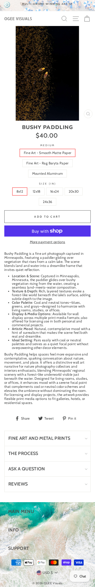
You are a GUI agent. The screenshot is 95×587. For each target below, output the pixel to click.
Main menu (21, 511)
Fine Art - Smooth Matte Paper (47, 153)
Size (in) (47, 183)
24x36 (47, 202)
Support (18, 548)
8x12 (19, 191)
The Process (23, 453)
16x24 (54, 191)
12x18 (37, 191)
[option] (47, 4)
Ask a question (26, 469)
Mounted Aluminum (47, 173)
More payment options (47, 242)
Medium (47, 145)
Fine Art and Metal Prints (39, 438)
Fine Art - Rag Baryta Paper (47, 163)
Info (13, 530)
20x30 (74, 191)
